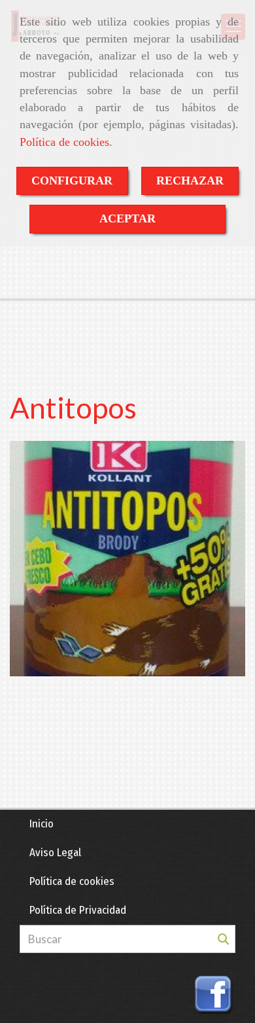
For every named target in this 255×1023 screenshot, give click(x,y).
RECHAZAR (190, 180)
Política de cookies (64, 141)
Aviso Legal (55, 852)
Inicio (41, 824)
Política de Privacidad (77, 910)
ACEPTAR (127, 218)
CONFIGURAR (71, 180)
